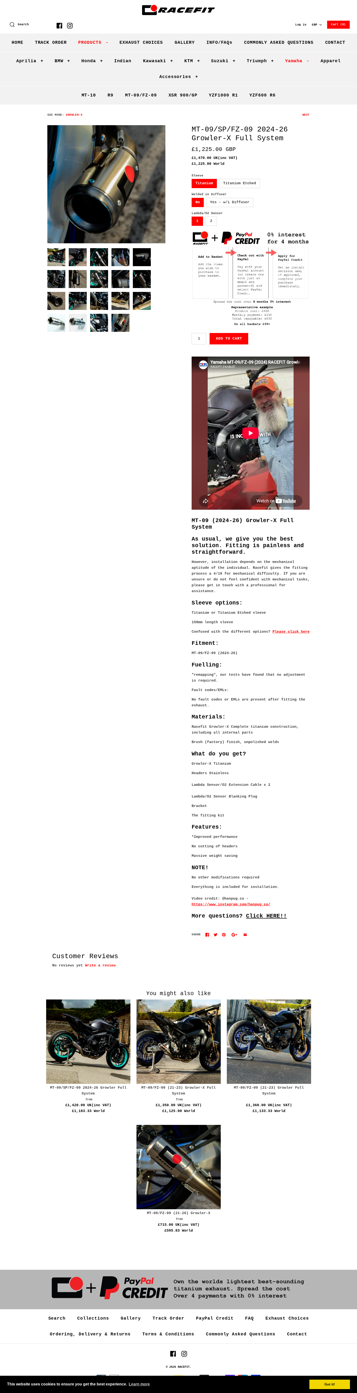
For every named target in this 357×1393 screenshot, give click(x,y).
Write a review (100, 966)
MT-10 (89, 95)
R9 (110, 95)
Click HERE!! (266, 916)
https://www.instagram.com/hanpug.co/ (231, 904)
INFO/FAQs (219, 42)
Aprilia (29, 61)
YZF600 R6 (262, 95)
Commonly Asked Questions (240, 1334)
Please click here (291, 632)
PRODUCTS (93, 42)
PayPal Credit (215, 1318)
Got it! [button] (329, 1384)
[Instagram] (70, 25)
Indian (122, 61)
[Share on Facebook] (207, 935)
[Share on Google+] (234, 935)
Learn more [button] (139, 1384)
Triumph (260, 61)
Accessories (178, 76)
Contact (297, 1334)
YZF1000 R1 (223, 95)
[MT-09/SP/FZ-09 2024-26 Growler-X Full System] (106, 184)
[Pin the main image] (224, 935)
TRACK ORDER (51, 42)
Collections (93, 1318)
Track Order (168, 1318)
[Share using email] (245, 935)
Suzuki (223, 61)
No (198, 202)
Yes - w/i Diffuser (229, 202)
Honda (92, 61)
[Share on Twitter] (215, 935)
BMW (62, 61)
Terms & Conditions (168, 1334)
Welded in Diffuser (209, 194)
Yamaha (297, 61)
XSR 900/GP (183, 95)
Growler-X (74, 115)
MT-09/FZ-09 (141, 95)
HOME (17, 42)
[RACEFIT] (178, 8)
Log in (300, 24)
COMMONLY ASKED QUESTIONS (279, 42)
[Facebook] (59, 25)
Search (57, 1318)
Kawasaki (158, 61)
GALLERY (185, 42)
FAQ (249, 1318)
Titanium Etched (239, 183)
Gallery (131, 1318)
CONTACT (335, 42)
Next (306, 115)
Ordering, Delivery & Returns (90, 1334)
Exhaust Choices (287, 1318)
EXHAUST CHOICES (141, 42)
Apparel (331, 61)
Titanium (204, 183)
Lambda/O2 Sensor (207, 213)
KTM (192, 61)
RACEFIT (184, 1367)
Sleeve (197, 175)
